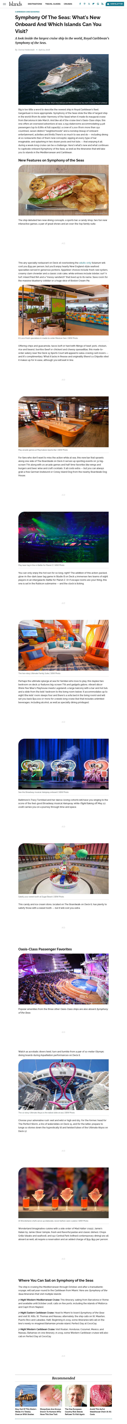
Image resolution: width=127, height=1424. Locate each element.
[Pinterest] (84, 4)
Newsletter (116, 4)
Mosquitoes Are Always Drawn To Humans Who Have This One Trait (50, 1411)
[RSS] (102, 4)
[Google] (98, 4)
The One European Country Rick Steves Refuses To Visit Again (75, 1411)
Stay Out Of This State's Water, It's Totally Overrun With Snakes (25, 1411)
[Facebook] (80, 4)
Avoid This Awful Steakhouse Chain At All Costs (100, 1411)
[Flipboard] (93, 4)
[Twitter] (89, 4)
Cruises (68, 4)
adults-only (85, 262)
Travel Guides (53, 4)
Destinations (35, 4)
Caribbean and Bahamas (27, 12)
